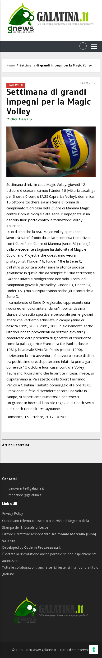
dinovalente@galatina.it (26, 488)
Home (10, 65)
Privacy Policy (12, 513)
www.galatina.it (44, 650)
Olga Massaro (21, 119)
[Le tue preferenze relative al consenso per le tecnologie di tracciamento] (93, 649)
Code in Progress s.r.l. (42, 547)
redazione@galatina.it (25, 495)
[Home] (51, 17)
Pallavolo (16, 85)
